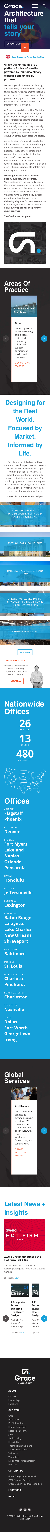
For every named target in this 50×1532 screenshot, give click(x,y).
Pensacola (15, 867)
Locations (13, 1403)
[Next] (44, 338)
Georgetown (17, 1033)
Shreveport (16, 941)
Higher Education (17, 1427)
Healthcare (13, 1419)
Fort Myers (15, 844)
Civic (10, 1415)
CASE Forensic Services (19, 1480)
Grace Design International (22, 1476)
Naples (11, 856)
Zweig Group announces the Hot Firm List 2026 (22, 1258)
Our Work (14, 1410)
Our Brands (15, 1471)
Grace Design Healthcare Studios (25, 1483)
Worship (12, 1464)
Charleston (16, 997)
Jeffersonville (18, 892)
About (12, 1391)
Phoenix (13, 819)
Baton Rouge (17, 917)
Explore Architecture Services (22, 1152)
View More (25, 652)
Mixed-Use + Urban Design (21, 1460)
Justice (11, 1434)
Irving (10, 1039)
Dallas (10, 1022)
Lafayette (14, 923)
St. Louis (13, 966)
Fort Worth (16, 1027)
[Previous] (6, 338)
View (17, 1278)
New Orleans (18, 935)
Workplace (13, 1457)
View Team (16, 681)
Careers (12, 1396)
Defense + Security (17, 1430)
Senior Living (14, 1438)
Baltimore (15, 953)
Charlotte (14, 978)
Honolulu (14, 880)
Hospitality (13, 1442)
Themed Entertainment (20, 1445)
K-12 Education (15, 1423)
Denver (12, 831)
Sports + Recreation (18, 1449)
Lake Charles (17, 929)
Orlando (13, 861)
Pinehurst (14, 984)
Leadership (14, 1400)
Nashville (14, 1009)
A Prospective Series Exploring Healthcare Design (19, 1308)
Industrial (13, 1453)
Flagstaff (13, 813)
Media (11, 1497)
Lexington (15, 905)
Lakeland (14, 850)
